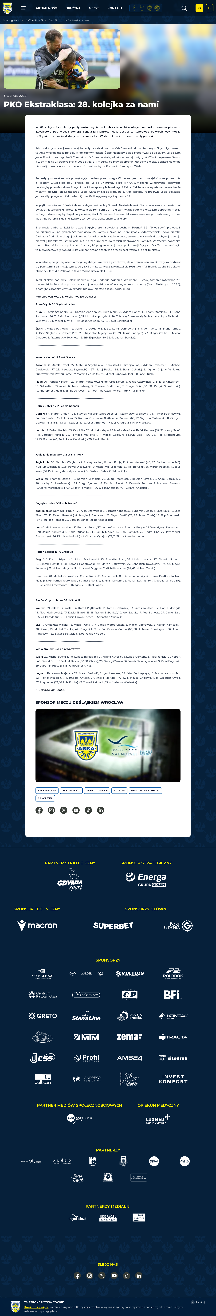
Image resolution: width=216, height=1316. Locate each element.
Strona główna (11, 20)
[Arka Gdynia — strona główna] (7, 8)
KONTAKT (115, 8)
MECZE (94, 8)
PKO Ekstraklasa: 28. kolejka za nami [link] (69, 20)
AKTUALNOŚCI (47, 8)
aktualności (71, 790)
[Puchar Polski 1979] (134, 8)
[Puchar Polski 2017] (142, 8)
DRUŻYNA (73, 8)
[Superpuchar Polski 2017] (149, 8)
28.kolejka (45, 798)
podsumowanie (97, 790)
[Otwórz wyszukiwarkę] (184, 8)
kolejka (119, 790)
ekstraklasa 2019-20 (145, 790)
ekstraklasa (47, 790)
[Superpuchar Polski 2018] (157, 8)
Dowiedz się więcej (36, 1307)
